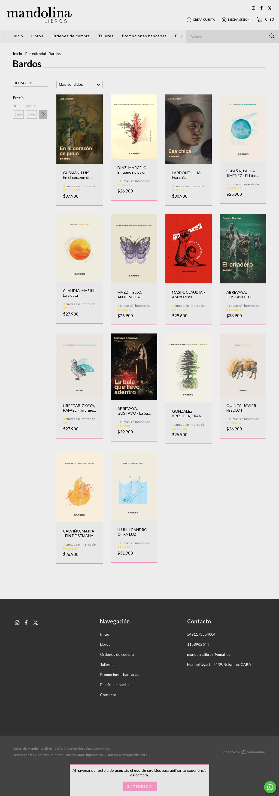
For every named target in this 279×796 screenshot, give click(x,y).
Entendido (139, 786)
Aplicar (43, 114)
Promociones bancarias (144, 35)
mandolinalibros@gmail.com (210, 654)
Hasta (31, 106)
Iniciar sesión (239, 19)
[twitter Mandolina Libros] (269, 8)
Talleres (106, 35)
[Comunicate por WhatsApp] (270, 787)
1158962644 (198, 644)
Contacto (108, 694)
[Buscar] (272, 36)
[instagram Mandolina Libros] (253, 8)
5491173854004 (201, 634)
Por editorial (35, 53)
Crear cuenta (204, 19)
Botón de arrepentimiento (128, 755)
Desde (18, 106)
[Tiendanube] (244, 753)
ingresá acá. (95, 755)
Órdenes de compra (70, 35)
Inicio (17, 35)
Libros (37, 35)
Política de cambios (116, 684)
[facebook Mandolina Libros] (261, 8)
